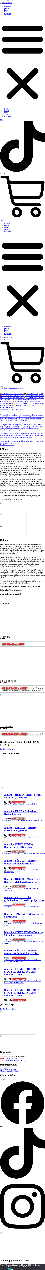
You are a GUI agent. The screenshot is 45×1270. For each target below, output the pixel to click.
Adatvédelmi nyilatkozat (8, 1069)
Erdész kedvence (8, 681)
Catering (7, 12)
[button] (22, 61)
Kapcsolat (7, 14)
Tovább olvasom (18, 868)
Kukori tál (5, 637)
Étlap (6, 10)
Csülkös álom (6, 727)
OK (9, 1269)
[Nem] (12, 1269)
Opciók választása (14, 688)
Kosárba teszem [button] (13, 644)
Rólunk (6, 8)
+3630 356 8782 (11, 1058)
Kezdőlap (7, 6)
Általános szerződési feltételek (10, 1071)
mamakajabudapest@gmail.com (15, 1060)
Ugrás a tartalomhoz (6, 1)
